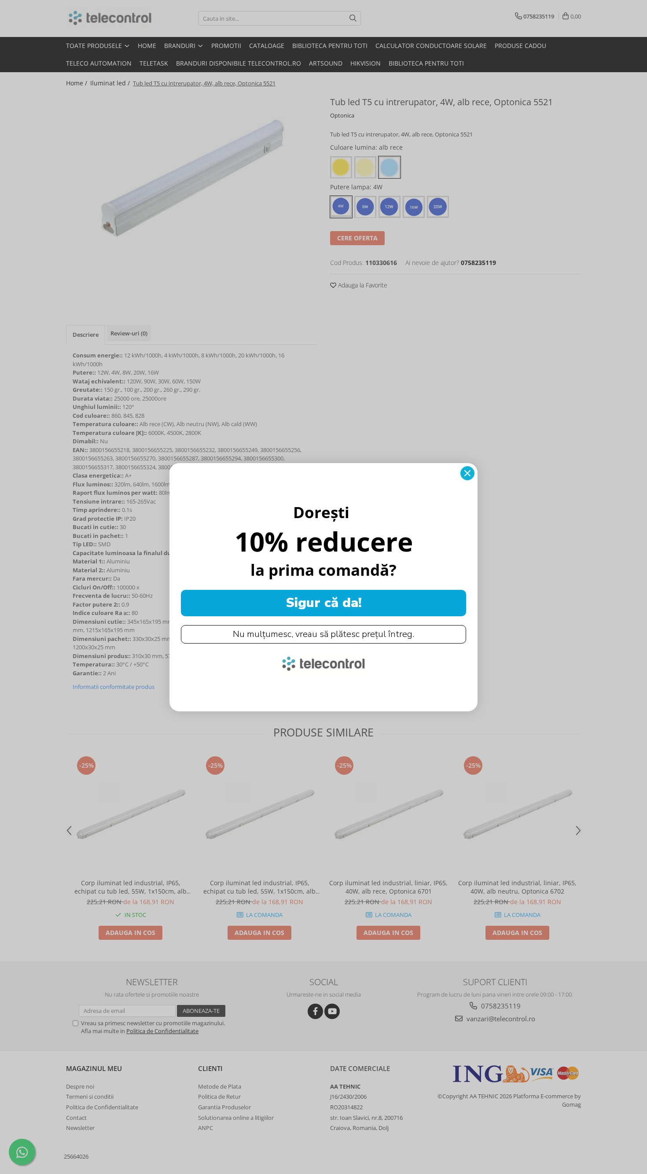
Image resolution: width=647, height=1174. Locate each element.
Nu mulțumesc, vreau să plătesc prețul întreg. (323, 634)
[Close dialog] (467, 473)
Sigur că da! (324, 603)
